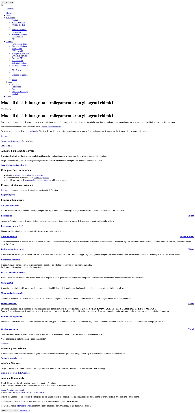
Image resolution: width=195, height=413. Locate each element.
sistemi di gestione (41, 178)
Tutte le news (6, 146)
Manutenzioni (17, 37)
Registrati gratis (8, 195)
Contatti (15, 20)
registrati (33, 131)
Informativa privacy (18, 392)
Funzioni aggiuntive (20, 65)
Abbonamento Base (10, 205)
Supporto (10, 82)
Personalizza (24, 410)
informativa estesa (24, 406)
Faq (13, 89)
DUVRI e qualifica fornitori (13, 272)
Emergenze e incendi (20, 53)
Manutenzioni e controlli (12, 293)
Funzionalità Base (19, 44)
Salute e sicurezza (19, 29)
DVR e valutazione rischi (12, 249)
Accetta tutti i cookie (10, 411)
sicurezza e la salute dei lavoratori (29, 175)
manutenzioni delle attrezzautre (38, 180)
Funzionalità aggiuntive (11, 316)
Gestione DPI (17, 58)
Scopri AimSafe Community (13, 390)
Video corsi (16, 87)
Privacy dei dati (18, 25)
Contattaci (5, 343)
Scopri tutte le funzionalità (12, 141)
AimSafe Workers (19, 46)
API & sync (17, 70)
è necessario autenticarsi (51, 127)
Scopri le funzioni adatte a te (14, 165)
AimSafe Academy (20, 91)
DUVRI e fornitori (19, 56)
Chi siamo (10, 18)
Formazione (17, 32)
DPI (13, 39)
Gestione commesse (20, 75)
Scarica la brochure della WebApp (15, 373)
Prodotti (9, 41)
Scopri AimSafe (18, 22)
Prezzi (14, 79)
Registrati (5, 136)
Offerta (190, 216)
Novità (191, 304)
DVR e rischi (17, 51)
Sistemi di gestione (19, 34)
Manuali (15, 84)
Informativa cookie (36, 392)
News (8, 15)
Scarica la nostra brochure (12, 358)
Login (8, 96)
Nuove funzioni (187, 236)
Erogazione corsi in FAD (12, 226)
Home (9, 13)
